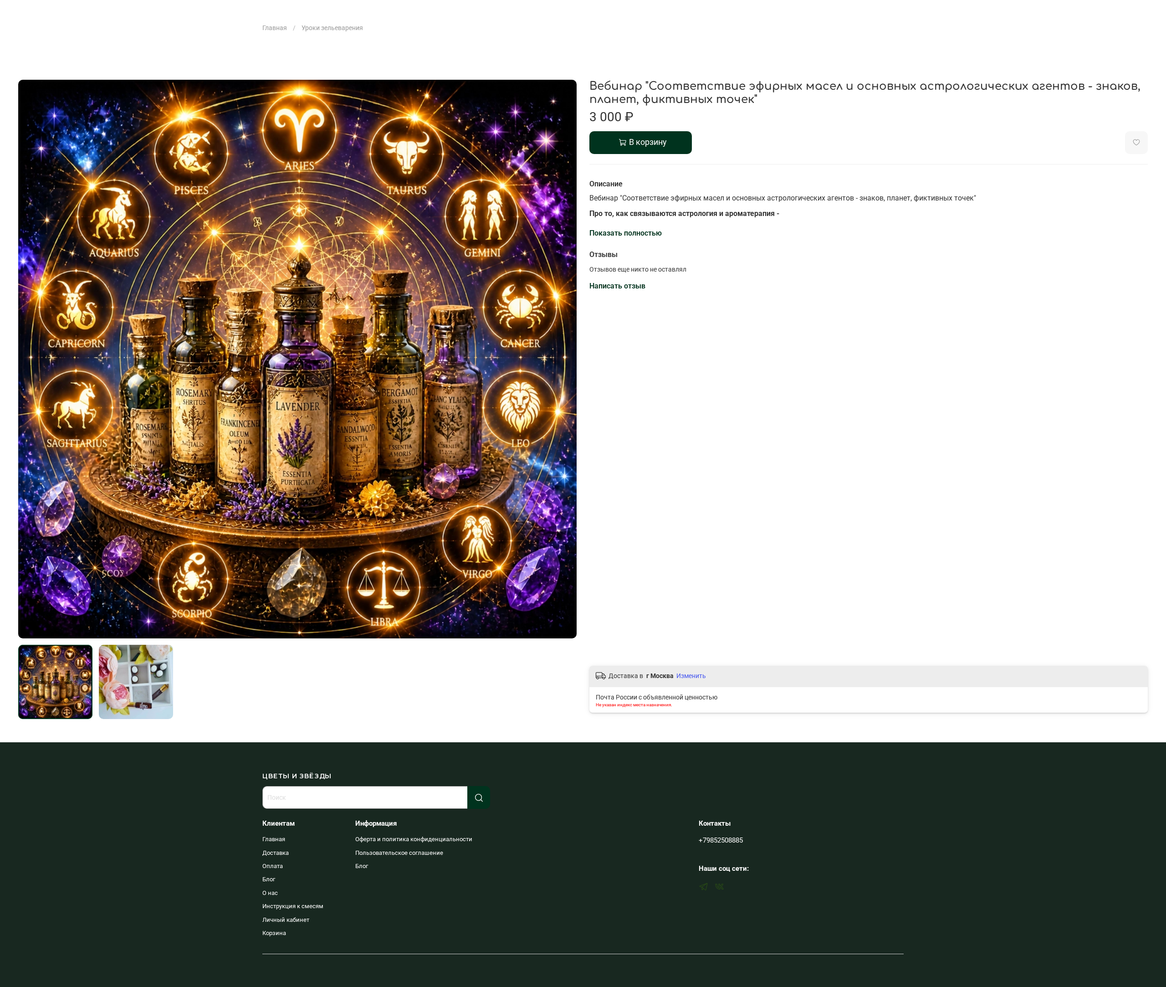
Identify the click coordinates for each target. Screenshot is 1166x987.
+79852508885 (721, 840)
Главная (274, 27)
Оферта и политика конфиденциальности (413, 839)
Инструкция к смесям (292, 906)
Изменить (691, 675)
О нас (270, 892)
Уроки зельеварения (332, 27)
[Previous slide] (31, 359)
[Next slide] (563, 359)
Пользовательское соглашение (399, 852)
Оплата (272, 866)
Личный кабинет (285, 919)
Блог (268, 879)
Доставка (275, 852)
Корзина (274, 933)
